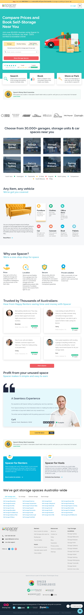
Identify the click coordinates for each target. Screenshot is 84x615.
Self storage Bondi (47, 501)
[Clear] (36, 52)
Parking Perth (72, 164)
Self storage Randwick (48, 512)
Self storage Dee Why (8, 505)
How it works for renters (12, 477)
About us (53, 531)
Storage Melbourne (32, 146)
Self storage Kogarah (28, 508)
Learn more (16, 96)
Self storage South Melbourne (69, 515)
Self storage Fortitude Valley (30, 505)
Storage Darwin (72, 566)
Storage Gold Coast (73, 551)
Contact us (54, 534)
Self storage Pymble (28, 512)
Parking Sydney (12, 164)
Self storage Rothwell (67, 512)
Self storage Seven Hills (48, 515)
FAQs (52, 537)
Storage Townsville (73, 563)
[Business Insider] (15, 115)
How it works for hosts (40, 547)
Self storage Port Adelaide (68, 510)
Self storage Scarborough (29, 515)
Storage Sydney (12, 146)
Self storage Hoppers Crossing (69, 505)
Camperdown (74, 176)
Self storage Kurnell (47, 508)
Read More (7, 238)
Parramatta (31, 176)
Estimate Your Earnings (52, 477)
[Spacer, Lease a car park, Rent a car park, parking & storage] (9, 6)
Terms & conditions (56, 549)
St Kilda (41, 176)
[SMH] (47, 115)
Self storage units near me (41, 534)
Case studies (37, 553)
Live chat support (10, 542)
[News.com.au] (5, 115)
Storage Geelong (72, 557)
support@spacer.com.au (12, 539)
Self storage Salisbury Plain (10, 515)
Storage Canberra (73, 545)
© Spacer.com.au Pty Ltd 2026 (20, 612)
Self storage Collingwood (48, 503)
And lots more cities (73, 569)
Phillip (51, 179)
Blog (52, 540)
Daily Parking (33, 44)
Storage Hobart (72, 554)
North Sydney (62, 176)
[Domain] (79, 115)
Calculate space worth (40, 550)
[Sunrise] (57, 115)
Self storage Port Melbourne (10, 512)
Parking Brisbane (52, 164)
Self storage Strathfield (29, 517)
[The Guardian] (37, 115)
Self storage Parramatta (29, 510)
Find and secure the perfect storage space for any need (21, 48)
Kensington (20, 176)
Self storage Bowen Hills (67, 501)
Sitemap (53, 552)
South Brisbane (40, 179)
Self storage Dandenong (67, 503)
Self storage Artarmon (28, 501)
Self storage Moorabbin (9, 510)
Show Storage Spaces (21, 58)
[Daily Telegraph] (68, 115)
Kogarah (50, 176)
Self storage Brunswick (9, 503)
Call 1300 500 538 (10, 536)
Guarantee (54, 543)
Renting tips (37, 537)
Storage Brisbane (52, 146)
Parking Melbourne (32, 164)
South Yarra (8, 176)
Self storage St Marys (9, 517)
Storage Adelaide (73, 548)
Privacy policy (55, 546)
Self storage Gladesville (48, 505)
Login (74, 6)
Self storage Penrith (47, 510)
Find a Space (42, 365)
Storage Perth (72, 146)
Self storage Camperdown (29, 503)
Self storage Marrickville (67, 508)
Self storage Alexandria (9, 501)
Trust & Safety (38, 540)
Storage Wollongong (73, 560)
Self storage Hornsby (8, 508)
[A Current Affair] (26, 115)
